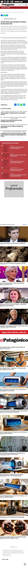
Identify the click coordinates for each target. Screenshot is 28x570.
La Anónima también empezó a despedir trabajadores (17, 147)
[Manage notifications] (25, 564)
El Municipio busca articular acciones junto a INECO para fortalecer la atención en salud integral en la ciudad (13, 135)
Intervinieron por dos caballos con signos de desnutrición (12, 127)
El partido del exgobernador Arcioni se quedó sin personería (18, 175)
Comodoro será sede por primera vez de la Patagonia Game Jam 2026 (11, 120)
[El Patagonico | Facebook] (5, 2)
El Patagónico (3, 12)
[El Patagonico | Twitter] (2, 2)
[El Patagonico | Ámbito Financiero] (19, 2)
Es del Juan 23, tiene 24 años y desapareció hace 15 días (17, 170)
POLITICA (11, 173)
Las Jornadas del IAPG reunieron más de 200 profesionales (17, 162)
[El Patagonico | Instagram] (8, 2)
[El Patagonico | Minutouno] (11, 2)
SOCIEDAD (11, 153)
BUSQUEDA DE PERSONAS (14, 167)
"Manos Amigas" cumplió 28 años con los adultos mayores (13, 113)
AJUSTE (11, 145)
